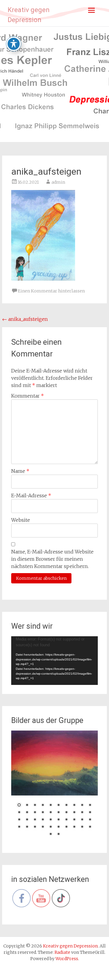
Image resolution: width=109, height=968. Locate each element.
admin (58, 182)
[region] (54, 787)
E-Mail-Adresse (31, 495)
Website (20, 520)
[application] (54, 660)
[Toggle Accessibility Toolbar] (13, 44)
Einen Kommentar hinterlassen (51, 291)
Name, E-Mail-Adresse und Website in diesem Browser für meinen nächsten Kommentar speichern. (52, 559)
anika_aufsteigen (25, 319)
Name (20, 471)
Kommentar (27, 396)
